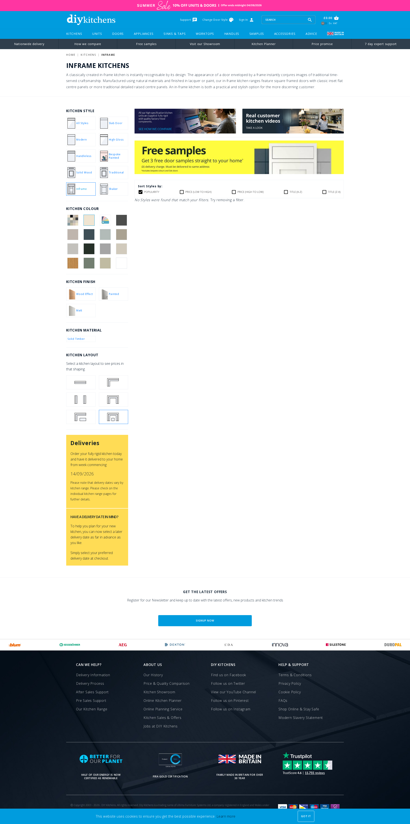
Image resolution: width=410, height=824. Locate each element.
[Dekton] (175, 645)
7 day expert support (381, 44)
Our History (153, 675)
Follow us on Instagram (230, 709)
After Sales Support (92, 692)
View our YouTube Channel (233, 692)
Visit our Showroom (205, 44)
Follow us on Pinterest (230, 700)
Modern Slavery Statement (300, 717)
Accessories (285, 34)
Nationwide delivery (29, 44)
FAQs (282, 700)
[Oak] (72, 263)
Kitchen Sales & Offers (163, 717)
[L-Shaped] (113, 382)
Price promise (322, 44)
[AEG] (123, 645)
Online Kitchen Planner (163, 700)
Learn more (226, 816)
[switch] (324, 23)
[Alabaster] (88, 220)
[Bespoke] (105, 220)
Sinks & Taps (175, 34)
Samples (256, 34)
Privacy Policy (289, 683)
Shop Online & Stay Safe (298, 709)
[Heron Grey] (105, 248)
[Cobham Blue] (88, 234)
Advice (311, 34)
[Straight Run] (80, 382)
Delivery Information (93, 675)
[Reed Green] (88, 263)
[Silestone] (336, 645)
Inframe (108, 55)
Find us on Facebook (228, 675)
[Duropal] (393, 645)
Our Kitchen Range (91, 709)
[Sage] (105, 263)
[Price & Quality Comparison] (185, 132)
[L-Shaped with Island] (80, 417)
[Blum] (14, 645)
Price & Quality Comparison (167, 683)
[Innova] (280, 645)
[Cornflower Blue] (105, 234)
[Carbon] (121, 220)
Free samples (146, 44)
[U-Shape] (113, 399)
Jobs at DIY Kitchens (161, 726)
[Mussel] (121, 248)
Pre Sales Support (91, 700)
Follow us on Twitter (228, 683)
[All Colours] (72, 220)
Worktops (205, 34)
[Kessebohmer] (70, 645)
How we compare (87, 44)
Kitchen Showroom (159, 692)
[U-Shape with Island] (113, 417)
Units (97, 34)
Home (70, 55)
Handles (231, 34)
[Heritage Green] (88, 248)
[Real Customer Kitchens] (293, 132)
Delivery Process (90, 683)
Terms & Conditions (295, 675)
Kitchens (74, 34)
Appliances (144, 34)
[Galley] (80, 399)
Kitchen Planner (264, 44)
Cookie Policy (289, 692)
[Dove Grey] (72, 248)
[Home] (91, 20)
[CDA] (229, 645)
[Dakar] (121, 234)
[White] (121, 263)
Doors (118, 34)
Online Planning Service (163, 709)
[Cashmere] (72, 234)
